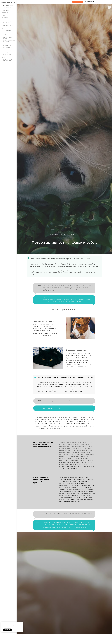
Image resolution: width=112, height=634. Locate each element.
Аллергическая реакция (7, 47)
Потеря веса (5, 8)
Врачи (32, 1)
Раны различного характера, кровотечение (8, 41)
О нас (36, 1)
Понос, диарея (5, 10)
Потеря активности (6, 7)
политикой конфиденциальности (9, 626)
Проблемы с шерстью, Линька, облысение (7, 60)
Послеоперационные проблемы (7, 38)
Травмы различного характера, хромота (6, 33)
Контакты (41, 1)
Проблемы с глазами (7, 56)
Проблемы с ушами (6, 54)
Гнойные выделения (6, 45)
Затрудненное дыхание (7, 25)
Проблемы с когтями (7, 62)
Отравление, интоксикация (8, 13)
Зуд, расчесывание (6, 30)
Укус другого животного (7, 63)
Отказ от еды (5, 17)
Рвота (3, 15)
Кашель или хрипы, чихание (8, 27)
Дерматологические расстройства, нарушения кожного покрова (8, 50)
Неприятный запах (6, 52)
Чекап (46, 1)
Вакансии (52, 1)
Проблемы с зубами (6, 57)
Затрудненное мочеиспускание (6, 23)
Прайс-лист (26, 1)
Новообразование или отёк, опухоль (8, 35)
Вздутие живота (5, 12)
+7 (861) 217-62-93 (89, 1)
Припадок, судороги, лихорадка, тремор (6, 43)
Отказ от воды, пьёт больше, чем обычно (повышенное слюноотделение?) (8, 19)
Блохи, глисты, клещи (7, 28)
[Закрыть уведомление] (22, 623)
